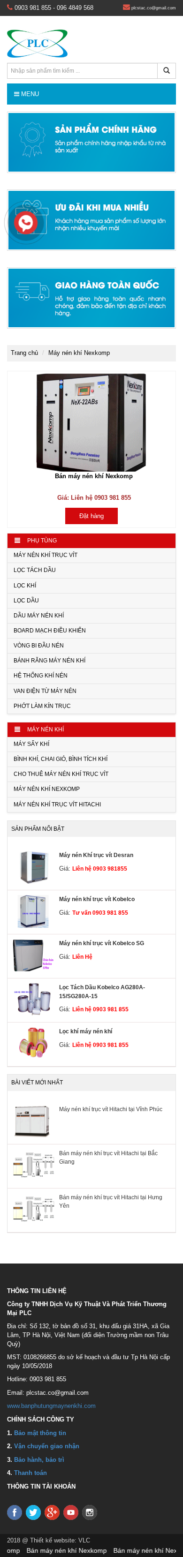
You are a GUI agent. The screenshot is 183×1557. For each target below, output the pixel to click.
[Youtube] (71, 1512)
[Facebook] (15, 1512)
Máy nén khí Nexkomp (47, 789)
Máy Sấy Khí (31, 744)
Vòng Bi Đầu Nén (39, 645)
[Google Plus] (53, 1512)
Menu (29, 94)
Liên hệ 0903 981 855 (100, 1009)
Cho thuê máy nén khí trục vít (61, 774)
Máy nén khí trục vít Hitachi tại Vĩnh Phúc (110, 1109)
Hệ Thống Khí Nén (41, 675)
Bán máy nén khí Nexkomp (94, 476)
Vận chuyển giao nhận (46, 1446)
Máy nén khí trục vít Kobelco (97, 899)
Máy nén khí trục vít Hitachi (57, 804)
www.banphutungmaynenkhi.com (51, 1405)
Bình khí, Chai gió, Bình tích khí (60, 759)
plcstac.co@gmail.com (153, 8)
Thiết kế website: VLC (60, 1540)
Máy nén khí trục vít (45, 555)
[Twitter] (34, 1512)
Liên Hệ (82, 957)
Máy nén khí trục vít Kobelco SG (101, 943)
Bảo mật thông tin (40, 1433)
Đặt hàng (91, 515)
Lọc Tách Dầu (35, 570)
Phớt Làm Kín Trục (42, 706)
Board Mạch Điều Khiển (50, 630)
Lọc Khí (25, 585)
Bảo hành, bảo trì (39, 1459)
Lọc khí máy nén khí (85, 1031)
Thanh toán (30, 1472)
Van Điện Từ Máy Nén (45, 691)
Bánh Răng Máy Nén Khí (49, 660)
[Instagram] (90, 1512)
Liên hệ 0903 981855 (99, 868)
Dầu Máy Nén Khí (39, 615)
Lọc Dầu (26, 600)
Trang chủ (24, 352)
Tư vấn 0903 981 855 (100, 913)
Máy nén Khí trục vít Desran (96, 855)
